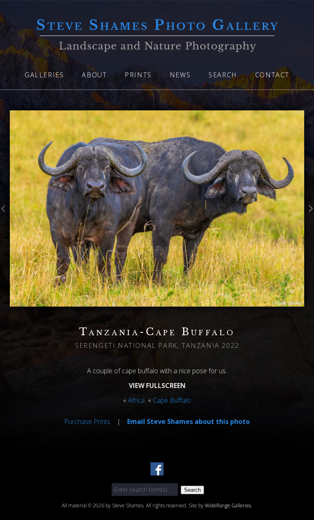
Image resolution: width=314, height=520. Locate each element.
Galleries (44, 74)
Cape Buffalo (172, 400)
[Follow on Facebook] (157, 470)
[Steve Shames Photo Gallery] (157, 47)
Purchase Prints (87, 421)
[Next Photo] (309, 215)
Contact (272, 74)
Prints (138, 74)
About (94, 74)
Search (223, 74)
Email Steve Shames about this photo (188, 421)
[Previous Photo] (5, 215)
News (180, 74)
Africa (136, 400)
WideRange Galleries (228, 505)
